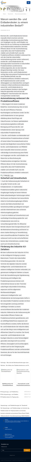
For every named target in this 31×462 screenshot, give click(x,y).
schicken (27, 450)
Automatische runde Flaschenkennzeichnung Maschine (23, 384)
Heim (4, 14)
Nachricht (10, 14)
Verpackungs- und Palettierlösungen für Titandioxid (11, 391)
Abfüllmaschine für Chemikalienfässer (7, 384)
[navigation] (28, 2)
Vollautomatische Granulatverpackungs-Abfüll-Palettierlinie (15, 415)
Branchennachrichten (20, 14)
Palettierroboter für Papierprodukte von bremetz (11, 397)
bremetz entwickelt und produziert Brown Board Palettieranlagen (15, 413)
